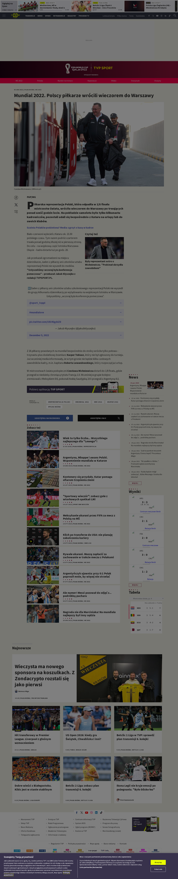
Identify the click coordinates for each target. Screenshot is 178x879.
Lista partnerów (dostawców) (91, 867)
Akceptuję (158, 862)
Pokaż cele (158, 869)
